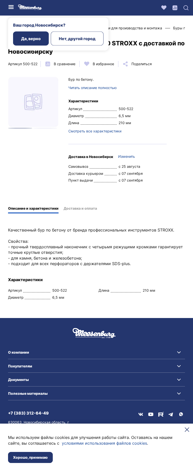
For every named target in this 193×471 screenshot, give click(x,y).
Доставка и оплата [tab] (80, 208)
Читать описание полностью (92, 88)
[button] (96, 352)
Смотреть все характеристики (94, 131)
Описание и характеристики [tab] (33, 208)
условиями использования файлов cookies (104, 443)
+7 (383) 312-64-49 (28, 413)
